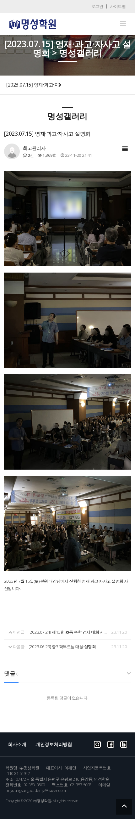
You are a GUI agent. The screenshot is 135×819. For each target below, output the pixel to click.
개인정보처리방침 (53, 744)
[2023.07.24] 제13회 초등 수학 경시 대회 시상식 (69, 632)
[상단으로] (124, 807)
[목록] (125, 149)
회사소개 (17, 744)
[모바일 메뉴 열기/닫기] (123, 23)
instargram (97, 744)
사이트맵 (118, 6)
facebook (110, 744)
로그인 (97, 6)
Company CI (32, 24)
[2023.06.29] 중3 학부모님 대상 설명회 (62, 646)
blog (123, 744)
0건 (30, 155)
